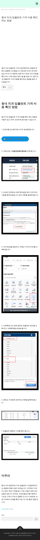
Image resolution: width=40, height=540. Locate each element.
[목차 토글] (9, 87)
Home (2, 9)
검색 (2, 515)
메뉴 (36, 4)
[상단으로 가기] (20, 528)
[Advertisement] (20, 43)
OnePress (12, 535)
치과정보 (4, 509)
